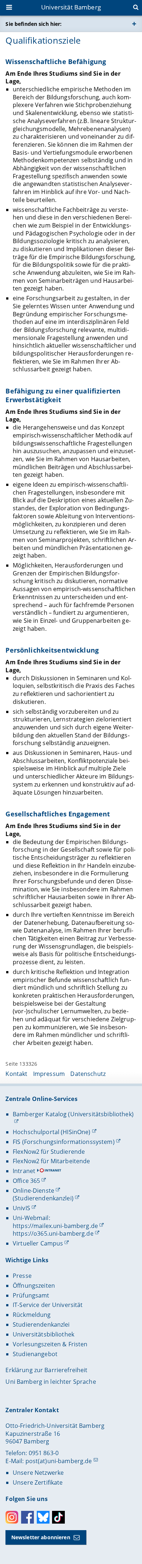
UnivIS (21, 1208)
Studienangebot (35, 1354)
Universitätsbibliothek (43, 1334)
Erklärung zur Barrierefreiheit (46, 1370)
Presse (22, 1276)
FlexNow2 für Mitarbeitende (51, 1161)
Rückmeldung (32, 1315)
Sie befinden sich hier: (33, 23)
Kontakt (16, 1074)
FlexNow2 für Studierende (49, 1152)
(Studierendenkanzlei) (43, 1198)
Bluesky (43, 1517)
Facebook (27, 1517)
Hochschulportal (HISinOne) (52, 1132)
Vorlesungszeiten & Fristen (50, 1344)
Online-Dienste (33, 1191)
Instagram (11, 1517)
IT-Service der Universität (48, 1305)
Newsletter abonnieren (40, 1537)
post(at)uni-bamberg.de (58, 1461)
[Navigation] (9, 8)
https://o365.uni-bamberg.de (53, 1234)
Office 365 (26, 1181)
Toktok (58, 1517)
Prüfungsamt (31, 1295)
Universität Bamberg (71, 7)
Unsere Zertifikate (38, 1482)
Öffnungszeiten (34, 1286)
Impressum (49, 1074)
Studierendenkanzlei (41, 1325)
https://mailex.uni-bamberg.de (55, 1226)
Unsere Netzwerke (38, 1473)
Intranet (24, 1171)
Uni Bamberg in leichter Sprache (50, 1382)
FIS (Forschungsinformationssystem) (64, 1142)
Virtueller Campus (38, 1243)
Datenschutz (88, 1074)
